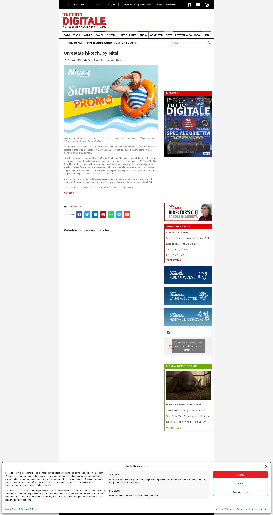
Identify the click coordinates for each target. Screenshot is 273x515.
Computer (156, 35)
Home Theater (127, 35)
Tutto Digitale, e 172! (176, 249)
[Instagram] (207, 5)
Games (99, 35)
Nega (240, 483)
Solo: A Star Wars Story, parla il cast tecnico (187, 416)
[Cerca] (209, 42)
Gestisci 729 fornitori (225, 509)
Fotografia (98, 60)
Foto (67, 35)
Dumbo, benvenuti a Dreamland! (183, 404)
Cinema (111, 35)
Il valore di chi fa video (177, 232)
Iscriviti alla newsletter (166, 5)
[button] (266, 466)
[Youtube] (198, 5)
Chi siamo (111, 5)
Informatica (110, 60)
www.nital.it (69, 193)
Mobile (87, 35)
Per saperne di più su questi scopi (252, 509)
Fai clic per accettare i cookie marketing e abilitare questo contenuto (188, 346)
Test (169, 35)
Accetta (241, 475)
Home (97, 5)
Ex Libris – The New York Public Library (186, 422)
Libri (206, 35)
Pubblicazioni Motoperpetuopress (136, 5)
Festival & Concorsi (187, 35)
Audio (143, 35)
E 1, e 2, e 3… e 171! (177, 255)
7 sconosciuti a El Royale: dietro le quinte (186, 410)
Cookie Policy (11, 509)
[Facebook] (189, 5)
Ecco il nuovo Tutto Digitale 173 (182, 243)
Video (76, 35)
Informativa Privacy (28, 509)
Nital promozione (75, 206)
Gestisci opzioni (240, 492)
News (118, 60)
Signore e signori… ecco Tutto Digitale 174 (187, 238)
